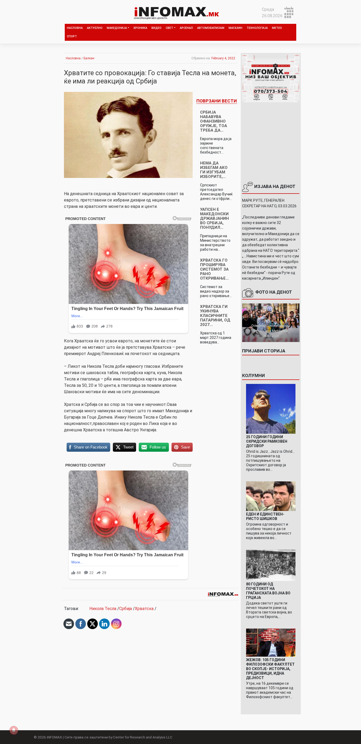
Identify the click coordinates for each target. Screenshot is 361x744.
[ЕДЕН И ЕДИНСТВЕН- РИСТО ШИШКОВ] (271, 495)
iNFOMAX (54, 737)
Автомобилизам (210, 28)
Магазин (235, 28)
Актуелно (95, 28)
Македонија (117, 28)
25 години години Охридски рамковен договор (266, 441)
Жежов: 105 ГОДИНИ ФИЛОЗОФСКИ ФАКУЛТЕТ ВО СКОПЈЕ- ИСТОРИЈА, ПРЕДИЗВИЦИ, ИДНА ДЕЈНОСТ (270, 669)
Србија (125, 608)
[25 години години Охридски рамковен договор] (271, 408)
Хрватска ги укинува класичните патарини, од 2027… (215, 315)
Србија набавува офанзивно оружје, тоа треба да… (213, 121)
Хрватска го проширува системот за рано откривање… (214, 269)
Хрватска (144, 608)
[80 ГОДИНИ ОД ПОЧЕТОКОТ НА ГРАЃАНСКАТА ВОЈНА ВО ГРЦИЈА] (271, 565)
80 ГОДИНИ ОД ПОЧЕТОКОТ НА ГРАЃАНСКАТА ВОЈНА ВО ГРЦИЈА (268, 591)
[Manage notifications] (14, 730)
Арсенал (186, 28)
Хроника (140, 28)
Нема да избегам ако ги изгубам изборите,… (214, 170)
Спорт (72, 36)
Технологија (257, 28)
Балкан (89, 58)
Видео (156, 28)
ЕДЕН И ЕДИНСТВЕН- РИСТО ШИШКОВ (265, 516)
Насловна (75, 28)
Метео (277, 28)
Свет (169, 28)
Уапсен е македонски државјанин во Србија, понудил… (214, 218)
